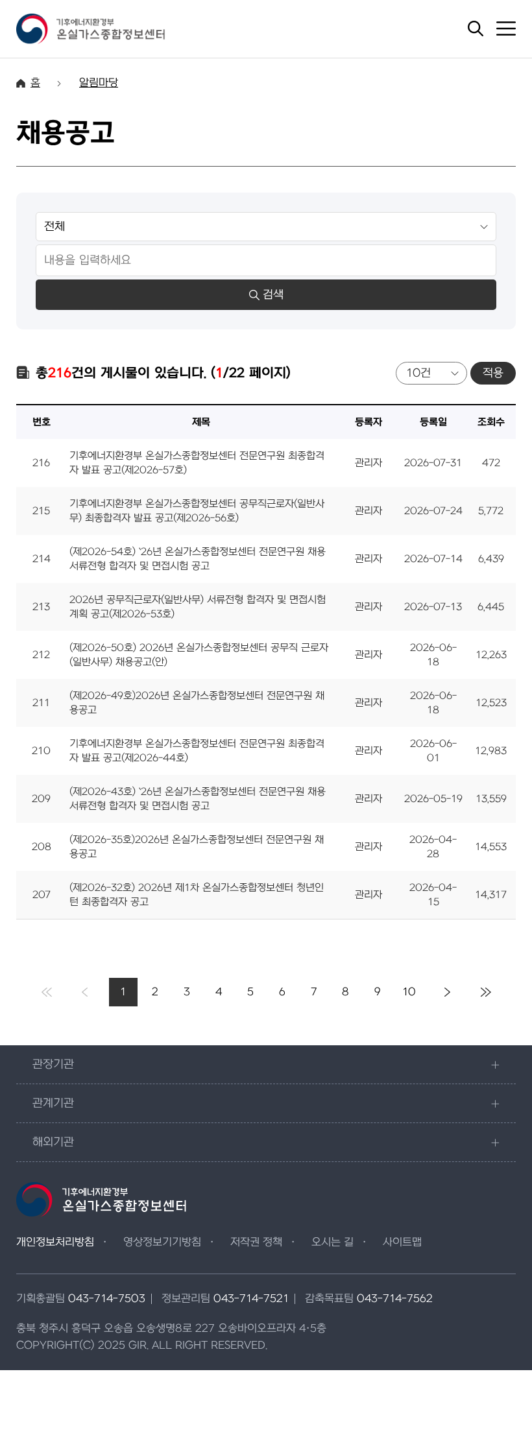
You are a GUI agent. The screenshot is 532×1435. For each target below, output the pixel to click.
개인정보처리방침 (55, 1242)
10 (409, 992)
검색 (273, 295)
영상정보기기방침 (162, 1242)
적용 (493, 373)
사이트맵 (402, 1242)
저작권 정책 (256, 1242)
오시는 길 (332, 1242)
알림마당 (98, 83)
